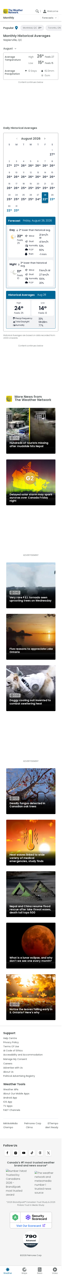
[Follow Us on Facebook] (7, 1153)
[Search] (37, 11)
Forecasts (47, 17)
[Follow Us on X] (48, 1153)
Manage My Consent (15, 1059)
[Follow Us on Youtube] (24, 1153)
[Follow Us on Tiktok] (32, 1153)
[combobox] (10, 48)
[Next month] (45, 139)
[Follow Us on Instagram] (15, 1153)
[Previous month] (17, 139)
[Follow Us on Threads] (40, 1153)
